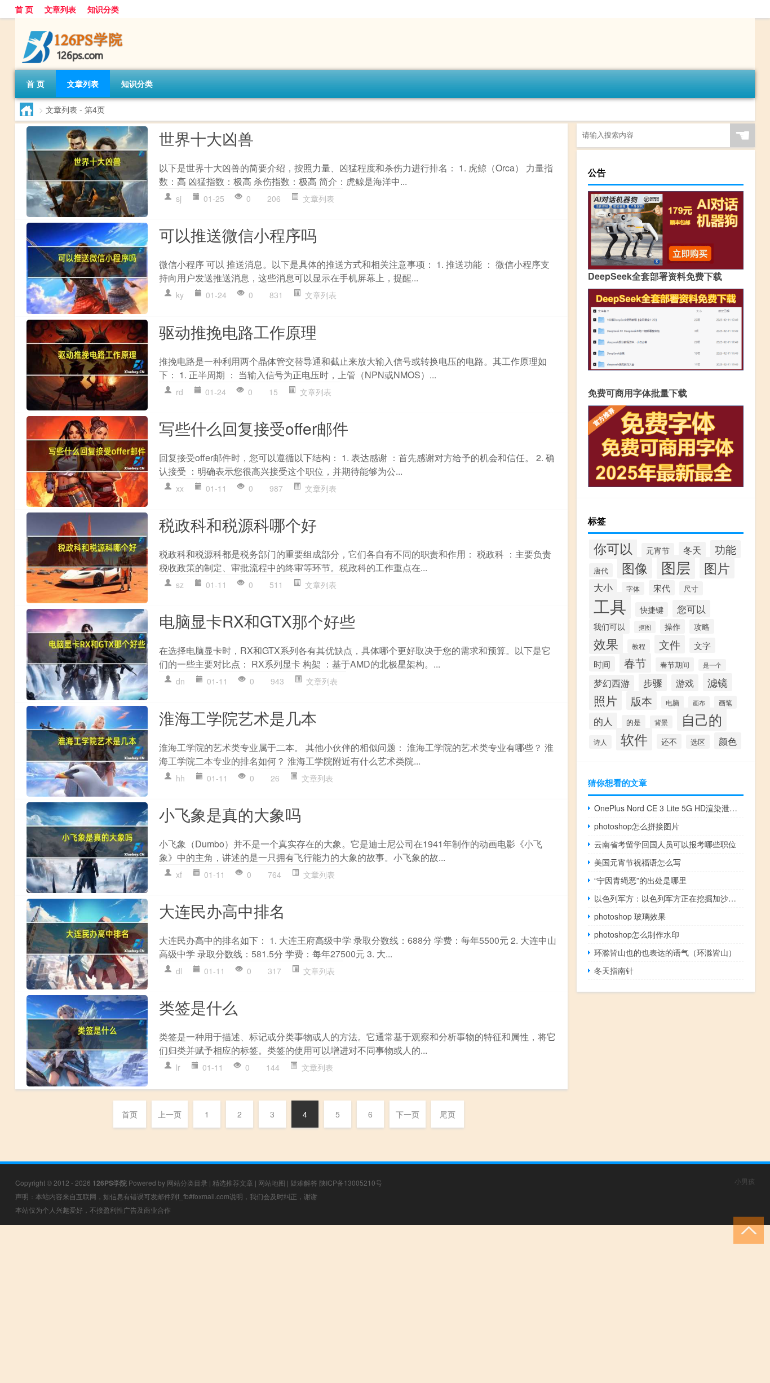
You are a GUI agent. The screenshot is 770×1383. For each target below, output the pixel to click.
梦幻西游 (612, 683)
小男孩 (744, 1181)
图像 (635, 568)
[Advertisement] (338, 1304)
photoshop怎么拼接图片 (636, 826)
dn (180, 681)
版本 (641, 700)
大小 (603, 587)
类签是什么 (198, 1007)
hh (180, 778)
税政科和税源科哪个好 (238, 524)
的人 (603, 721)
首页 (130, 1114)
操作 (672, 626)
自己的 (702, 719)
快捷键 (651, 609)
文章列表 (60, 9)
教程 (638, 646)
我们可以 (609, 626)
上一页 (170, 1114)
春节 (635, 663)
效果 (606, 643)
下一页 (407, 1114)
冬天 (692, 550)
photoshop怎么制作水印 (636, 934)
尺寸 (691, 588)
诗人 (600, 742)
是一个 (712, 665)
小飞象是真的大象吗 (230, 814)
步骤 (652, 682)
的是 (633, 722)
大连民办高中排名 (222, 910)
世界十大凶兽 (206, 138)
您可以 (691, 609)
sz (180, 584)
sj (179, 198)
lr (178, 1067)
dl (179, 971)
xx (180, 488)
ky (180, 295)
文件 (669, 644)
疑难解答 (303, 1182)
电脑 (672, 702)
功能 (725, 549)
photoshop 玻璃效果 (630, 916)
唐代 (601, 570)
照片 (605, 700)
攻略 (702, 626)
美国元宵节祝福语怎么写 (637, 862)
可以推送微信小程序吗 (238, 234)
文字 (702, 645)
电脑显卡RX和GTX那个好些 (257, 620)
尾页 (447, 1114)
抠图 (645, 626)
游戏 (685, 683)
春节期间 (674, 664)
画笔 (725, 702)
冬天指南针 (614, 970)
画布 (699, 702)
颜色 (728, 741)
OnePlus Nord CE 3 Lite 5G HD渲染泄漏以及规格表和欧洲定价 (669, 808)
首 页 (24, 9)
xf (179, 874)
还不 (669, 741)
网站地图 (271, 1182)
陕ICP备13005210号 (350, 1182)
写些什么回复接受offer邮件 (253, 428)
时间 (602, 664)
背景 (661, 722)
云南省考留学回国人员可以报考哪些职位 (665, 844)
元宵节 (658, 550)
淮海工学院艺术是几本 (238, 717)
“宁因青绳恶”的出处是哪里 (640, 880)
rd (179, 391)
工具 (610, 605)
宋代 (661, 588)
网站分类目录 (187, 1182)
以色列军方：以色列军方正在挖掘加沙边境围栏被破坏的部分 (669, 898)
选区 (698, 741)
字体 (633, 588)
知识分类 (103, 9)
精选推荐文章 (233, 1182)
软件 (634, 739)
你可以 (613, 548)
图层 (676, 566)
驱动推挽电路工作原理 (238, 331)
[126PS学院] (74, 22)
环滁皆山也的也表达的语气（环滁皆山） (665, 952)
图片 (717, 568)
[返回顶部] (746, 1229)
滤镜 (717, 682)
